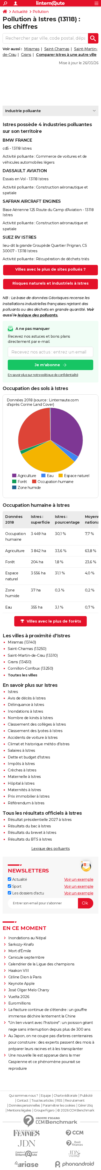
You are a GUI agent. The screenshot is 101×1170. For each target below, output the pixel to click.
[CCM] (74, 1133)
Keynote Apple (21, 983)
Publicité (86, 1095)
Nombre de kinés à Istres (30, 718)
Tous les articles (42, 1100)
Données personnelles (24, 1105)
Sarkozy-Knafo (21, 944)
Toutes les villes (22, 675)
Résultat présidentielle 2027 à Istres (40, 819)
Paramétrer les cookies (59, 1105)
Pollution (41, 11)
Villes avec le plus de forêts (54, 621)
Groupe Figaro (44, 1110)
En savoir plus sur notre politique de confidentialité (43, 375)
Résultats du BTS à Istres (30, 839)
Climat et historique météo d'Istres (39, 744)
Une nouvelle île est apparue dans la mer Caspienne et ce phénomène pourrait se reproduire (44, 1062)
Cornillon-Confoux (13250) (30, 668)
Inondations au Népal (27, 938)
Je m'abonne (47, 365)
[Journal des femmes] (27, 1133)
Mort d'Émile (19, 951)
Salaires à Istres (21, 750)
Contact (22, 1100)
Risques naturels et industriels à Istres (50, 283)
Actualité (20, 11)
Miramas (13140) (22, 642)
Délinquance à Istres (26, 704)
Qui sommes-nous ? (23, 1095)
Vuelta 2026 (19, 996)
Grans (26, 54)
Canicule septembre (26, 957)
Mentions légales (19, 1110)
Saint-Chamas (56, 49)
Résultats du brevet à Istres (32, 832)
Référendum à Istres (26, 803)
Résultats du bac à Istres (29, 826)
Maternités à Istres (24, 790)
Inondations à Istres (25, 711)
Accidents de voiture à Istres (33, 737)
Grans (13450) (19, 662)
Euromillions (19, 1003)
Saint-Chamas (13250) (27, 648)
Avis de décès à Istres (27, 698)
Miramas (32, 49)
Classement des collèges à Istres (37, 724)
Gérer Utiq (85, 1105)
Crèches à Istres (22, 770)
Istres (13, 691)
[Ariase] (27, 1164)
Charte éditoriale (65, 1095)
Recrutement (75, 1100)
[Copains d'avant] (27, 1154)
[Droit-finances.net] (74, 1143)
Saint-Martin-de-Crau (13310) (32, 655)
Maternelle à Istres (24, 776)
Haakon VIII (18, 970)
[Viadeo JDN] (74, 1154)
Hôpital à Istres (21, 783)
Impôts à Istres (21, 763)
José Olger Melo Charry (28, 990)
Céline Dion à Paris (25, 977)
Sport (16, 886)
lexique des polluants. (38, 315)
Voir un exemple (78, 879)
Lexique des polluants (50, 848)
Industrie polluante (23, 111)
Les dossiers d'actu (27, 893)
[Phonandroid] (74, 1164)
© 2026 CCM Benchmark (75, 1110)
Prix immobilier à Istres (28, 796)
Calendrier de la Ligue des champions (41, 964)
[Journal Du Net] (27, 1143)
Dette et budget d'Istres (29, 757)
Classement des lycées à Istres (35, 730)
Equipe (46, 1095)
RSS (59, 1100)
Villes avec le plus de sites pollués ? (50, 269)
